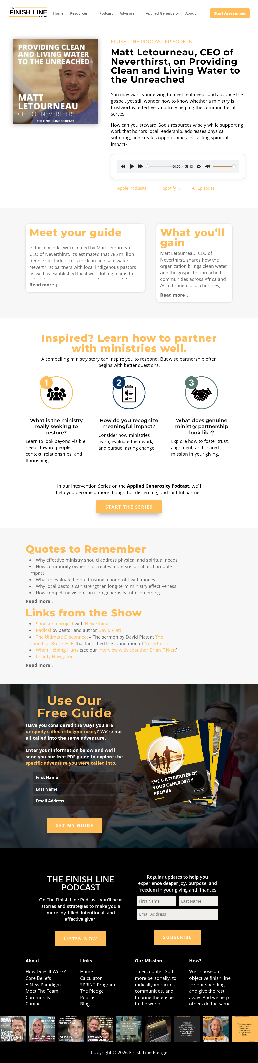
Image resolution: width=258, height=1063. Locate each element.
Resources (79, 14)
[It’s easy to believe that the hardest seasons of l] (42, 1029)
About (190, 14)
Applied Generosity (162, 14)
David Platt (109, 630)
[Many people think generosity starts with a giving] (187, 1029)
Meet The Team (42, 991)
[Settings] (199, 166)
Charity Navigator (54, 656)
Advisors (127, 14)
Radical (43, 630)
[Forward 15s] (141, 166)
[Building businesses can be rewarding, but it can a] (245, 1029)
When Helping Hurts (57, 650)
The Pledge (92, 991)
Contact (34, 1004)
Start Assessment (230, 13)
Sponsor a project (54, 624)
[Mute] (208, 166)
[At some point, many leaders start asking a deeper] (216, 1029)
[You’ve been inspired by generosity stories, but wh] (129, 1029)
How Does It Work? (46, 971)
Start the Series (129, 507)
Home (58, 14)
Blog (85, 1004)
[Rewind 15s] (123, 166)
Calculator (91, 978)
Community (38, 997)
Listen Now (80, 939)
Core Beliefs (38, 978)
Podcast (106, 14)
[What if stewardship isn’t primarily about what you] (100, 1029)
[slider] (160, 166)
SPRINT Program (97, 985)
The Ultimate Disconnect (62, 637)
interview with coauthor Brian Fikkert (137, 650)
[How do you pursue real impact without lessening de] (13, 1029)
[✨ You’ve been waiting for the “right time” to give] (158, 1029)
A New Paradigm (43, 985)
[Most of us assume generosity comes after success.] (71, 1029)
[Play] (132, 166)
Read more (41, 285)
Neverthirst (97, 624)
